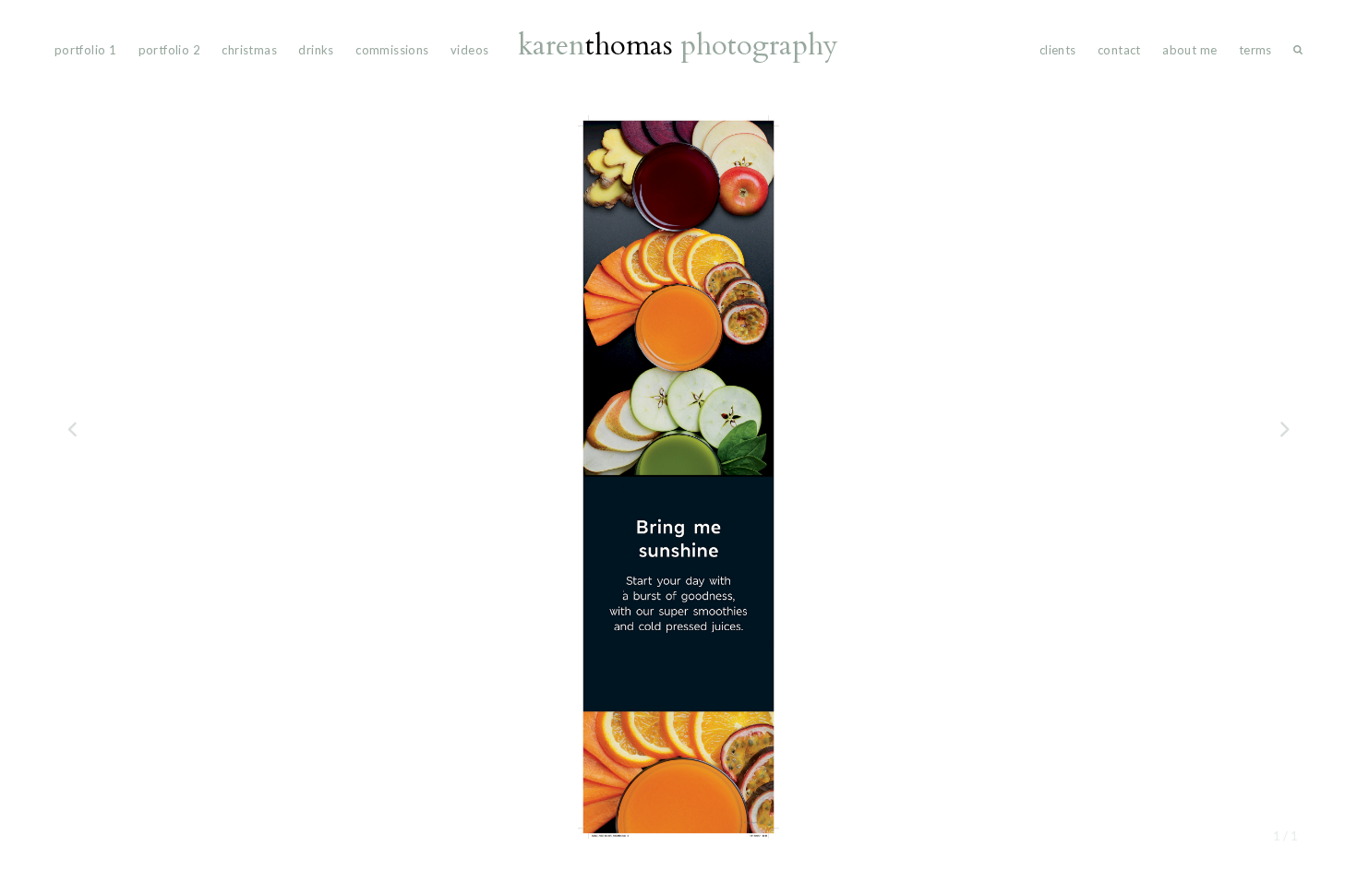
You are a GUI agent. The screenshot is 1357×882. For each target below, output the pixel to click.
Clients (1057, 49)
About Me (1189, 49)
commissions (391, 49)
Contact (1119, 49)
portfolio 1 (85, 49)
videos (469, 49)
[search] (1298, 54)
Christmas (249, 49)
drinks (315, 49)
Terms (1255, 49)
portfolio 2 (169, 49)
